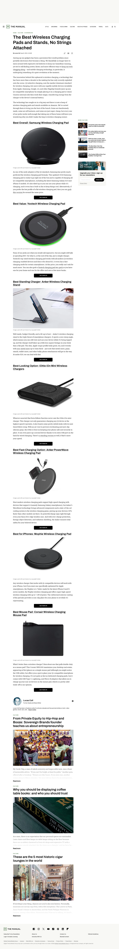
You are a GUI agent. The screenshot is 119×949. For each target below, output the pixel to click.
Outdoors (93, 26)
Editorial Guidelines (93, 934)
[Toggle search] (115, 26)
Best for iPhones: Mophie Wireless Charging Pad (42, 534)
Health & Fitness (82, 26)
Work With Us (29, 941)
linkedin (72, 701)
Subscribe (99, 180)
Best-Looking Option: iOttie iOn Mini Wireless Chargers (40, 367)
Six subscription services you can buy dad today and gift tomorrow (97, 132)
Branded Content (64, 937)
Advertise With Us (37, 937)
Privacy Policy (83, 183)
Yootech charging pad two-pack (50, 267)
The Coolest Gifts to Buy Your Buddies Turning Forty (97, 155)
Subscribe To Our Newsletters (12, 934)
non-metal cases (23, 349)
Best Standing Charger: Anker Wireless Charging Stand (42, 283)
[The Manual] (15, 26)
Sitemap (76, 941)
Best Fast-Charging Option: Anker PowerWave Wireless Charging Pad (40, 451)
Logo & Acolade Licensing (10, 937)
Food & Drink (63, 26)
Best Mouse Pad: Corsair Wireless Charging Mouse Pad (39, 613)
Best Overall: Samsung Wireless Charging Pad (41, 123)
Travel (101, 26)
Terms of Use (51, 941)
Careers (22, 941)
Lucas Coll (17, 53)
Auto (106, 26)
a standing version (46, 436)
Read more (16, 781)
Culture (72, 26)
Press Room (68, 941)
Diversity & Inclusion (40, 941)
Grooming (54, 26)
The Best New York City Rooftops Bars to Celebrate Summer (96, 147)
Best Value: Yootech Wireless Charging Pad (39, 204)
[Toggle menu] (3, 26)
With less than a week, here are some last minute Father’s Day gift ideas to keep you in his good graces (97, 141)
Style (47, 26)
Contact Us (63, 934)
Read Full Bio (32, 710)
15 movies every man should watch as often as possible (96, 125)
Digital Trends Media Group (11, 941)
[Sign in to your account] (112, 26)
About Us (34, 934)
